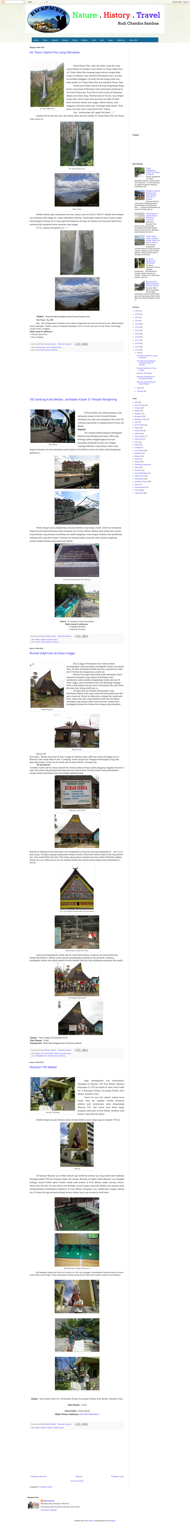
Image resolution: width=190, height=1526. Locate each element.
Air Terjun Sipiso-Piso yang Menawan (55, 52)
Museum (43, 1427)
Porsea (137, 467)
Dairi (136, 422)
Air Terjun (38, 347)
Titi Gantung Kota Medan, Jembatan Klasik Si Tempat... (146, 363)
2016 (137, 343)
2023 (137, 321)
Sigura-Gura (139, 476)
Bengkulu (138, 416)
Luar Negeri (139, 450)
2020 (137, 330)
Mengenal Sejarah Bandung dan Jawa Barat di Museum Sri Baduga (153, 195)
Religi (75, 40)
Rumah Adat (49, 1053)
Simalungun (139, 479)
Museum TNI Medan (43, 1067)
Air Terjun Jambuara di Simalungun (151, 261)
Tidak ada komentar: (65, 344)
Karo (48, 347)
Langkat (138, 448)
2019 (137, 334)
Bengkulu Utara (140, 419)
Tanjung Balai (140, 487)
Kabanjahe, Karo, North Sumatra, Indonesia (50, 1056)
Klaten (137, 445)
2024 (137, 317)
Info (102, 40)
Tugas (110, 40)
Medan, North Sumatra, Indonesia (47, 642)
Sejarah (55, 40)
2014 (137, 350)
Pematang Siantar (141, 465)
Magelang (138, 453)
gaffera (91, 1521)
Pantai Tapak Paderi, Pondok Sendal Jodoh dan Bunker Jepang (153, 239)
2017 (137, 340)
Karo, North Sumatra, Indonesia (46, 350)
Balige (137, 411)
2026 (137, 311)
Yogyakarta (139, 493)
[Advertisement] (77, 374)
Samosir (138, 470)
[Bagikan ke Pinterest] (86, 344)
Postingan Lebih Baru (38, 1476)
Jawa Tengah (140, 436)
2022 (137, 324)
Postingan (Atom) (45, 1487)
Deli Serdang (140, 425)
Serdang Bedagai (141, 473)
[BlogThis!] (78, 344)
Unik (94, 40)
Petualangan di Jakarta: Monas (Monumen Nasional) (152, 217)
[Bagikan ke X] (81, 344)
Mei (138, 353)
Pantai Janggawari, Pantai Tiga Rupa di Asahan (152, 171)
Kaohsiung (139, 439)
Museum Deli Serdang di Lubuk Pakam (146, 383)
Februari (140, 391)
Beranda (79, 1476)
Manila (137, 459)
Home (36, 40)
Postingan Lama (117, 1476)
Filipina (137, 428)
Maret (139, 388)
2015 (137, 347)
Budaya (65, 40)
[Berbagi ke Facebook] (84, 344)
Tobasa (137, 490)
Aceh (137, 402)
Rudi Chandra (49, 1501)
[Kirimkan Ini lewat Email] (76, 344)
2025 (137, 314)
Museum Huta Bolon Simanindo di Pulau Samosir (152, 284)
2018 (137, 337)
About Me (133, 40)
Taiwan (137, 485)
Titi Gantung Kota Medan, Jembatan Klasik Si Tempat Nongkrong (73, 399)
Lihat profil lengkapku (49, 1510)
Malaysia (138, 456)
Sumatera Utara (55, 347)
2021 (137, 327)
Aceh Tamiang (140, 405)
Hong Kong (139, 431)
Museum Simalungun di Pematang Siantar (146, 378)
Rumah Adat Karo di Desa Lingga (52, 653)
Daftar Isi (121, 40)
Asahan (137, 408)
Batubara (138, 414)
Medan (37, 639)
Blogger (112, 1521)
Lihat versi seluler (77, 1481)
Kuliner (85, 40)
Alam (45, 40)
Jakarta (137, 433)
